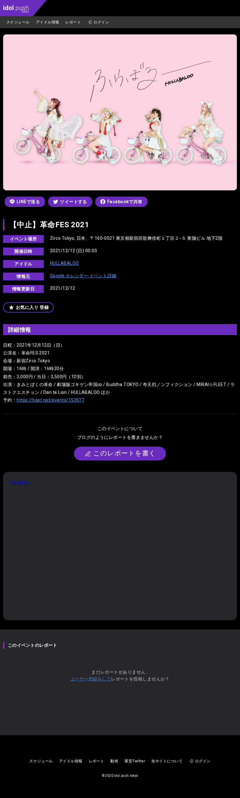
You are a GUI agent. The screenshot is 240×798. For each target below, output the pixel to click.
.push (16, 8)
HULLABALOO (64, 263)
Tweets (19, 482)
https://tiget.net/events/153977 (50, 400)
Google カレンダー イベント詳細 (83, 275)
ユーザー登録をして (90, 678)
